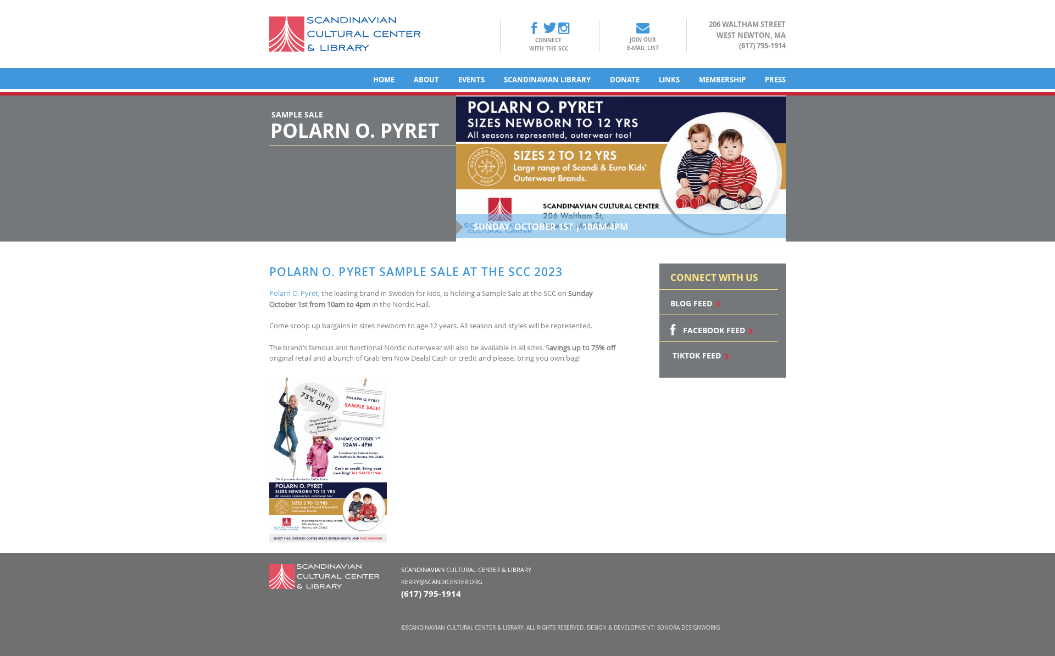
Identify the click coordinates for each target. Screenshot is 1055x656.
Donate (625, 80)
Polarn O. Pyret (293, 293)
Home (384, 80)
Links (669, 80)
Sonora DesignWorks (688, 627)
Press (775, 80)
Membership (722, 80)
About (426, 80)
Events (471, 80)
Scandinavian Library (547, 80)
